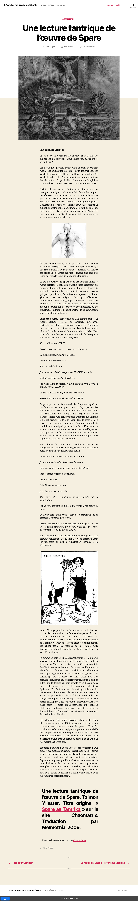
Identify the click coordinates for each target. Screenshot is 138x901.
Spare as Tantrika (61, 809)
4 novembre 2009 (70, 47)
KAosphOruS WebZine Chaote (20, 5)
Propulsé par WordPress (53, 890)
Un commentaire (89, 47)
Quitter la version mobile (69, 898)
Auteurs (110, 5)
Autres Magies (68, 19)
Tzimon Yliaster (48, 848)
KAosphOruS (53, 47)
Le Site (119, 5)
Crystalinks (79, 840)
